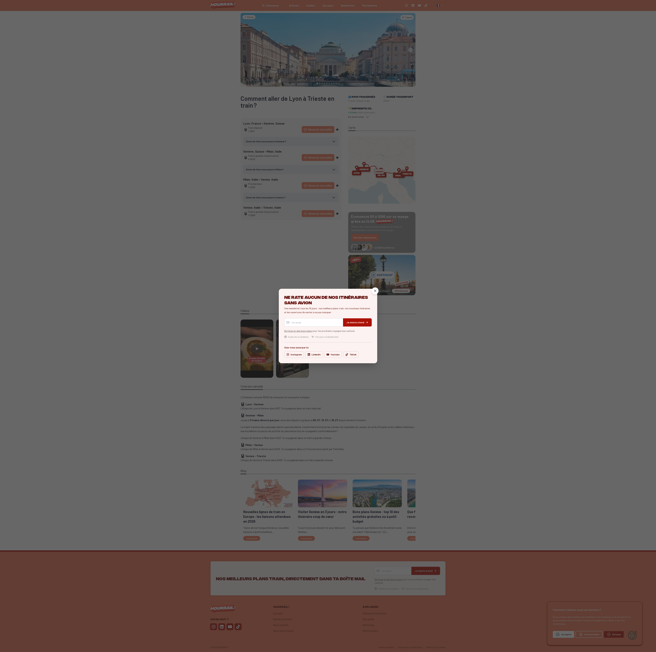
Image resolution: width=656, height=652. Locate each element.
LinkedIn (316, 354)
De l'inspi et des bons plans (298, 330)
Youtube (335, 354)
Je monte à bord (355, 322)
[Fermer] (375, 290)
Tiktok (353, 354)
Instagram (296, 354)
